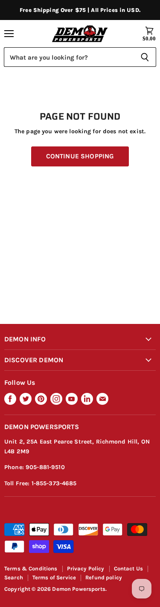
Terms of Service (54, 577)
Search (13, 577)
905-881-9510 (45, 467)
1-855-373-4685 (54, 483)
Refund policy (103, 577)
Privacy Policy (86, 568)
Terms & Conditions (31, 568)
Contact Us (128, 568)
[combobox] (69, 57)
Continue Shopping (80, 156)
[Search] (145, 57)
